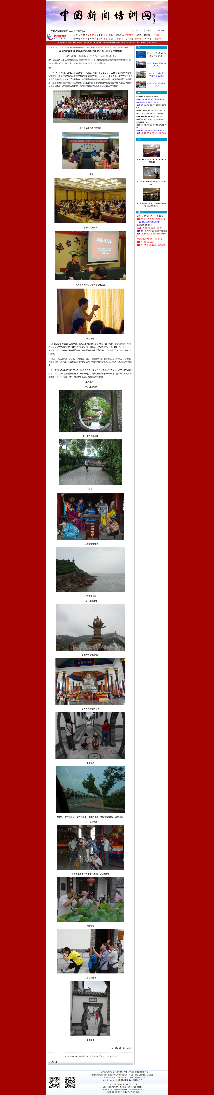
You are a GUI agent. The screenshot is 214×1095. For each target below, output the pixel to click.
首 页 (75, 35)
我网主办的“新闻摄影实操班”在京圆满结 (154, 231)
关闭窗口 (102, 1056)
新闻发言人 (120, 35)
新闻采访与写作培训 (75, 43)
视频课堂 (156, 35)
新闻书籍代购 (140, 43)
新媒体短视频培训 (122, 43)
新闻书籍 (102, 39)
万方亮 (133, 1092)
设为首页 (137, 31)
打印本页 (92, 1056)
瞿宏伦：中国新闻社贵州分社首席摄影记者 (151, 110)
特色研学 (120, 39)
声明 (125, 1072)
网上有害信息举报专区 (117, 1084)
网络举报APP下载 (131, 1084)
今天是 (68, 31)
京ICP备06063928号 (110, 1080)
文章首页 (61, 47)
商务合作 (111, 1072)
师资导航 (93, 39)
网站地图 (161, 31)
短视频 (111, 39)
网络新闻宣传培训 (109, 43)
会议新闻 (138, 35)
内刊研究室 (129, 39)
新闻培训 (84, 39)
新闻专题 (138, 39)
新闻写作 (93, 35)
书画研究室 (147, 39)
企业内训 (131, 43)
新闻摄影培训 (79, 47)
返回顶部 (113, 1056)
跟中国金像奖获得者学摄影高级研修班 (149, 116)
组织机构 (104, 1072)
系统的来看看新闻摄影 (144, 225)
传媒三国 (84, 35)
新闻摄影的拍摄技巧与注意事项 (147, 96)
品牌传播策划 (151, 43)
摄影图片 (75, 39)
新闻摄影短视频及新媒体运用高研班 (152, 119)
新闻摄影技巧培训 (143, 122)
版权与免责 (119, 1072)
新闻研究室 (129, 35)
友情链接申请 (139, 1072)
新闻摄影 (102, 35)
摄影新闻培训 (87, 43)
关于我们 (131, 1072)
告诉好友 (81, 1056)
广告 (146, 1072)
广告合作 (149, 31)
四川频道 (147, 35)
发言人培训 (98, 43)
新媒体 (111, 35)
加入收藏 (71, 1056)
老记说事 (158, 39)
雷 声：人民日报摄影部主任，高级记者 (150, 113)
